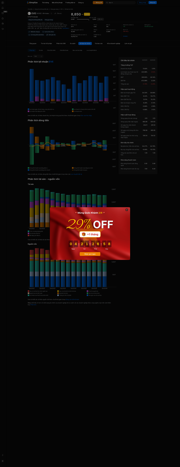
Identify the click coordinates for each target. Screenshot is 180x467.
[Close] (127, 210)
